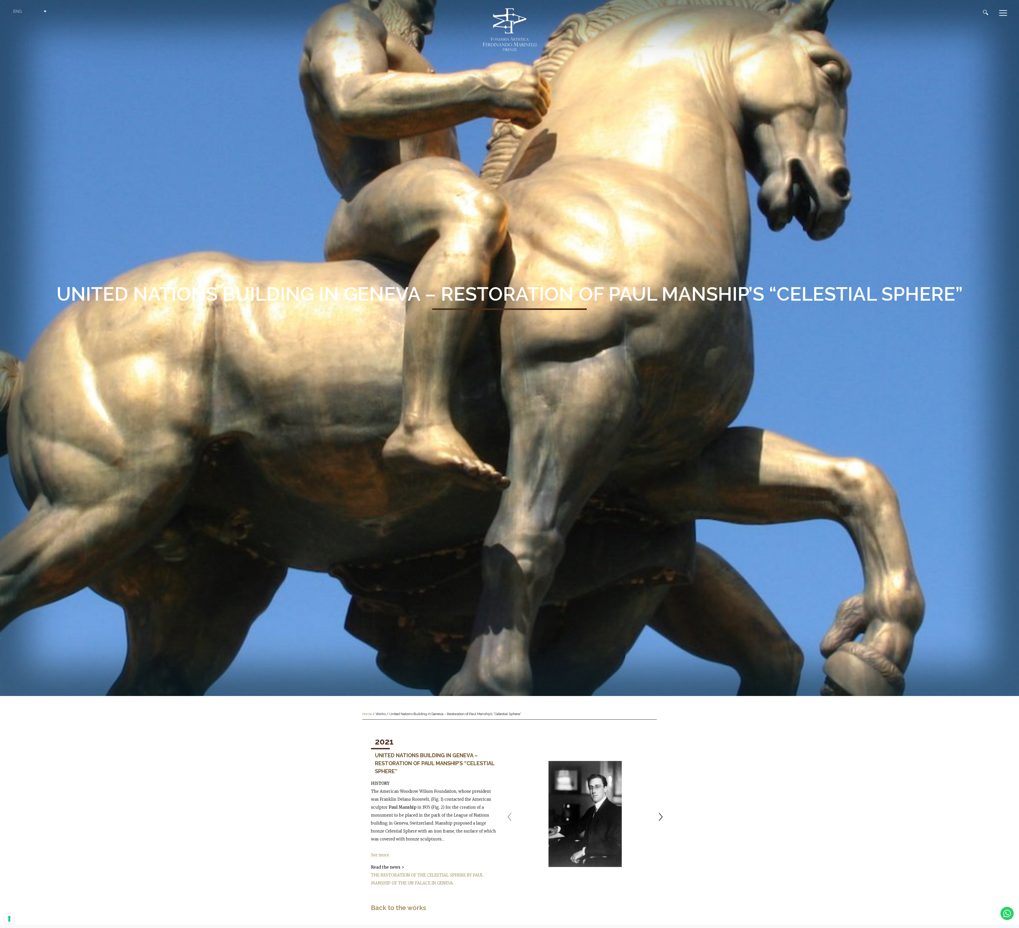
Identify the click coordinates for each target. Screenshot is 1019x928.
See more (380, 854)
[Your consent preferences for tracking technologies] (9, 919)
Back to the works (398, 908)
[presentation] (509, 817)
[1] (585, 814)
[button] (30, 11)
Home (367, 714)
